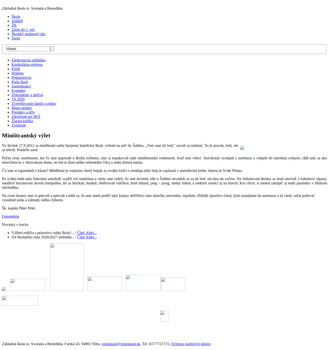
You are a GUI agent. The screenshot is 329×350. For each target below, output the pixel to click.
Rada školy (20, 82)
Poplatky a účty (23, 112)
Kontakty (19, 90)
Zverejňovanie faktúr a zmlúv (34, 103)
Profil (16, 69)
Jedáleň (17, 21)
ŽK (14, 25)
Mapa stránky (22, 108)
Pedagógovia (21, 77)
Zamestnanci (21, 86)
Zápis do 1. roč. (23, 29)
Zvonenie (19, 125)
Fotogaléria (10, 216)
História (18, 73)
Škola (16, 16)
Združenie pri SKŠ (26, 116)
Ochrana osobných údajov (191, 344)
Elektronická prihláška (29, 60)
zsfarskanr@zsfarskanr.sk (121, 344)
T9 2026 (18, 99)
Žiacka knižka (22, 121)
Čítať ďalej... (87, 233)
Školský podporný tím (28, 34)
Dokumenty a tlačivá (27, 95)
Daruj (16, 38)
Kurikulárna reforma (27, 64)
